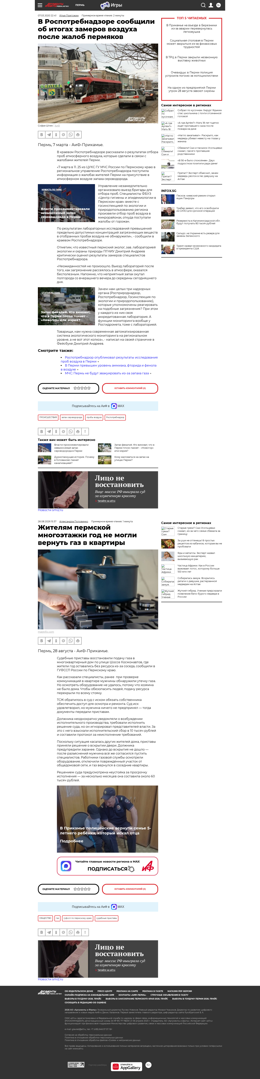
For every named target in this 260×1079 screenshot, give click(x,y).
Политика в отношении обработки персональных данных (94, 1037)
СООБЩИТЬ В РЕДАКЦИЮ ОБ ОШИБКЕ (85, 1002)
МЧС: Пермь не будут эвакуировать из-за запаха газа (107, 373)
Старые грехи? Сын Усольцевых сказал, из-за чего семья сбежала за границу (199, 530)
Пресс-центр (104, 991)
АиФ (57, 125)
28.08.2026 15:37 (47, 521)
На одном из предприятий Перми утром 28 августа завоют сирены (192, 89)
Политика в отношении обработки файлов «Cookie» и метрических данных (102, 1040)
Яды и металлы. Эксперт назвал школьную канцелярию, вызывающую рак (196, 556)
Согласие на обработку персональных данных (88, 1035)
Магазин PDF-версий (179, 991)
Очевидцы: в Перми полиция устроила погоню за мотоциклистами (191, 74)
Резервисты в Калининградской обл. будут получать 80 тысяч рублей (198, 222)
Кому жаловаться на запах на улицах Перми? (131, 458)
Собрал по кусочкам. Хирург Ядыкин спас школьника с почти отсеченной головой (200, 113)
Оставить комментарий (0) (130, 388)
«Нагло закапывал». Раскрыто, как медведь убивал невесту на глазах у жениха (199, 138)
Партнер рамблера (98, 1065)
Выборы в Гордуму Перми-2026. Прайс (194, 999)
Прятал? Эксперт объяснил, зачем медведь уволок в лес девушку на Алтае (198, 176)
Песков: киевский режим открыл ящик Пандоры (195, 197)
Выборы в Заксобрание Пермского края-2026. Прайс (137, 999)
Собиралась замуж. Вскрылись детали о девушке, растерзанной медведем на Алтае (197, 581)
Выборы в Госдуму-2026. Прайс (83, 999)
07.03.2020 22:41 (47, 15)
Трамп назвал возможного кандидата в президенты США (198, 247)
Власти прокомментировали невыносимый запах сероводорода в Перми (71, 447)
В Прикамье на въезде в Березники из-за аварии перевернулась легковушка (191, 28)
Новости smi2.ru (50, 510)
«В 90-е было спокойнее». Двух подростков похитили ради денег (198, 162)
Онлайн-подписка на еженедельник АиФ (89, 995)
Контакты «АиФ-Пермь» (132, 995)
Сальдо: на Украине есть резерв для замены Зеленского (197, 234)
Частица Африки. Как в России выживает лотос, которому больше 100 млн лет (198, 568)
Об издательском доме (79, 991)
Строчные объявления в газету (169, 995)
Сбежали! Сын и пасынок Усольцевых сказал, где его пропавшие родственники (200, 150)
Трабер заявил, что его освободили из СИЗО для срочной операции (197, 209)
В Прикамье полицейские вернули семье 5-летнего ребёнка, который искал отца (105, 830)
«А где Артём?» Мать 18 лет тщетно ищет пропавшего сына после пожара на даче (198, 125)
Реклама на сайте (127, 991)
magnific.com (46, 631)
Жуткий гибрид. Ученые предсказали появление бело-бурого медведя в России (200, 593)
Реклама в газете (152, 991)
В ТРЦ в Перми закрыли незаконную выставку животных (192, 59)
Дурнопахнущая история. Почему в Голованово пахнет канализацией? (74, 460)
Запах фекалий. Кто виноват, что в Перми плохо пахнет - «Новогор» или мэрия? (134, 447)
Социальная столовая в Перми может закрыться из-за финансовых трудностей (192, 44)
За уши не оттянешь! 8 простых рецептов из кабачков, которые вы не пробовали (200, 543)
